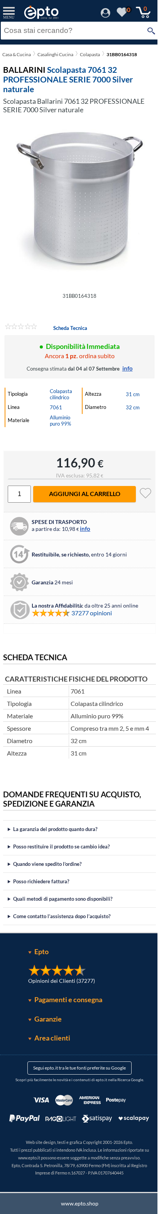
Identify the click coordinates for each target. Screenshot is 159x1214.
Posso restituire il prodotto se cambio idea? (61, 846)
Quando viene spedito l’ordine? (47, 864)
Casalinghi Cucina (55, 54)
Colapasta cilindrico (61, 394)
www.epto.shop (76, 1203)
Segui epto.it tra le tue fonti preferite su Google (76, 1067)
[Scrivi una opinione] (21, 328)
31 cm (133, 394)
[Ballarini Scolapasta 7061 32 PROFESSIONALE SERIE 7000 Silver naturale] (79, 201)
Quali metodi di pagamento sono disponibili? (62, 899)
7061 (56, 407)
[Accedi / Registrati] (105, 15)
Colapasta (90, 54)
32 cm (133, 407)
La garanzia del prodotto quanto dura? (55, 829)
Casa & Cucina (16, 54)
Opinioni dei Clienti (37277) (58, 980)
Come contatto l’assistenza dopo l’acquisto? (61, 916)
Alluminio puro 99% (60, 420)
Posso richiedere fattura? (41, 881)
